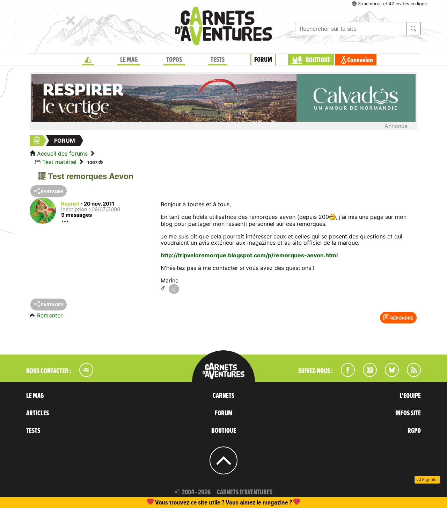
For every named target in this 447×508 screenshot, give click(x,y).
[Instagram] (367, 374)
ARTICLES (37, 413)
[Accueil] (88, 60)
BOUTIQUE (318, 60)
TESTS (218, 59)
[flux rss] (410, 374)
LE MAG (129, 59)
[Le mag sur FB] (345, 374)
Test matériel (59, 161)
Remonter (50, 315)
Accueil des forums (62, 153)
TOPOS (174, 59)
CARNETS (223, 395)
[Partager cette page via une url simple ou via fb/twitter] (174, 289)
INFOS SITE (408, 413)
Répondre (401, 318)
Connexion (360, 60)
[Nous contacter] (82, 374)
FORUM (263, 59)
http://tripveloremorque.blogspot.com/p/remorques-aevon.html (249, 255)
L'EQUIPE (410, 395)
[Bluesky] (388, 374)
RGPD (414, 430)
